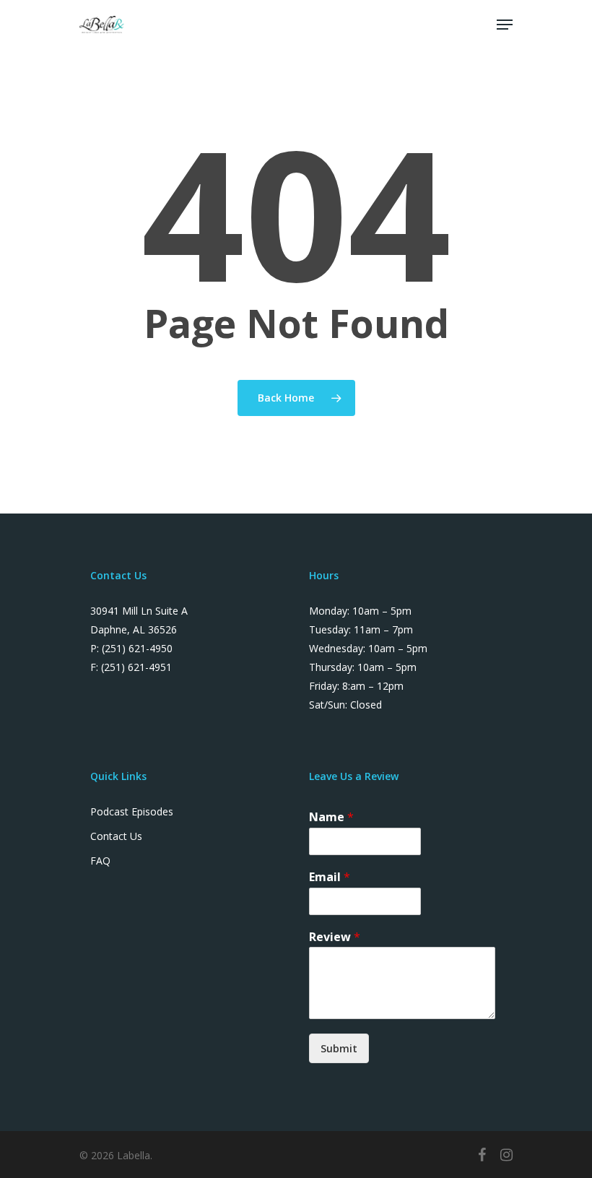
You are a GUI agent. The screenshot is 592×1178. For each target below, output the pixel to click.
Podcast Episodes (131, 811)
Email (329, 877)
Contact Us (116, 836)
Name (331, 817)
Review (334, 937)
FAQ (100, 860)
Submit (339, 1048)
